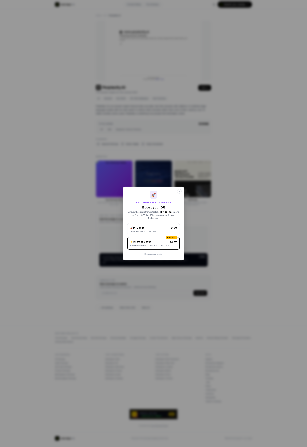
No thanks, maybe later (153, 254)
